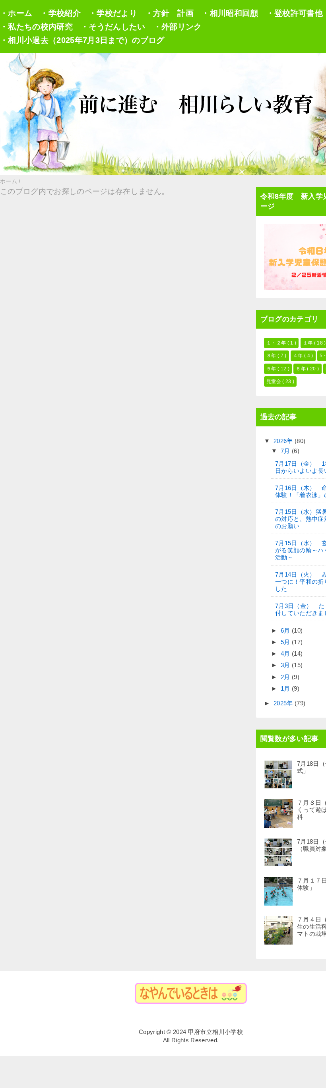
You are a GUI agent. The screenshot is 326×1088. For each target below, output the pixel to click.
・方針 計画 (169, 13)
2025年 (284, 703)
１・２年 (276, 343)
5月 (286, 642)
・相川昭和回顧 (230, 13)
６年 (301, 369)
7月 (286, 450)
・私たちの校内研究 (36, 26)
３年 (271, 355)
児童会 (274, 381)
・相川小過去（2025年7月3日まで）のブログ (82, 40)
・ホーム (16, 13)
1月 (286, 688)
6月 (286, 630)
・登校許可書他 (294, 13)
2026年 (284, 441)
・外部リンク (177, 26)
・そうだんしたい (113, 26)
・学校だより (113, 13)
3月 (286, 665)
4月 (286, 653)
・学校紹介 (60, 13)
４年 (298, 355)
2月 (286, 677)
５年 (271, 369)
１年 (308, 343)
